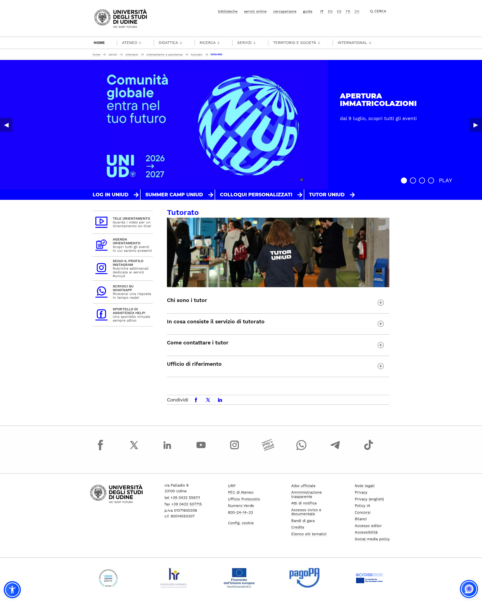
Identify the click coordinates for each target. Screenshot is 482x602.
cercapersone (284, 11)
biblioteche (227, 11)
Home (99, 42)
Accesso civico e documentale (306, 512)
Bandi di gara (303, 520)
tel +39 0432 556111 (182, 497)
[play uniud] (268, 449)
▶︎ (475, 124)
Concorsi (363, 512)
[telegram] (335, 449)
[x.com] (134, 449)
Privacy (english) (369, 499)
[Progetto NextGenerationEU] (239, 578)
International (352, 42)
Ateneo (129, 42)
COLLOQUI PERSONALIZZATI (256, 195)
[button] (404, 180)
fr (348, 11)
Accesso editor (368, 525)
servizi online (255, 11)
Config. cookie (241, 523)
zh (356, 11)
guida (307, 11)
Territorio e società (294, 42)
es (339, 11)
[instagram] (234, 449)
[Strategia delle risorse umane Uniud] (173, 578)
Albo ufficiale (303, 486)
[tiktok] (368, 449)
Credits (297, 527)
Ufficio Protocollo (244, 499)
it (322, 11)
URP (231, 486)
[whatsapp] (301, 449)
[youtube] (201, 449)
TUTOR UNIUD (327, 195)
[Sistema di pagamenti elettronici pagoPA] (304, 578)
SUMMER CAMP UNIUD (174, 195)
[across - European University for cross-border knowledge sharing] (369, 578)
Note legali (365, 486)
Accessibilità (366, 532)
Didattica (168, 42)
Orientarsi (131, 54)
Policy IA (362, 505)
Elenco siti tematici (309, 534)
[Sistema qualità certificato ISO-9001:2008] (108, 578)
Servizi (244, 42)
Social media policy (372, 539)
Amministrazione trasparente (306, 494)
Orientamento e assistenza (164, 54)
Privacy (361, 492)
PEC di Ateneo (241, 492)
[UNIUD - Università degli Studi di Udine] (121, 18)
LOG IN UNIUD (111, 195)
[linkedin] (167, 449)
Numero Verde (241, 505)
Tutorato (196, 54)
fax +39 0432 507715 (183, 504)
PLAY (445, 180)
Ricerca (208, 42)
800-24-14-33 (240, 512)
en (330, 11)
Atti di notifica (304, 503)
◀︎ (6, 124)
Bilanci (361, 519)
